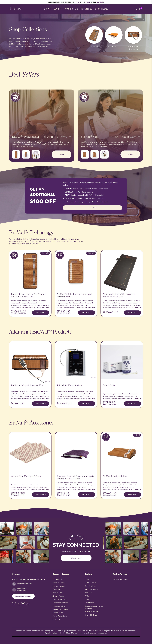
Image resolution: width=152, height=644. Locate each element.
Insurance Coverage (59, 583)
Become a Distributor (120, 579)
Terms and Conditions (60, 603)
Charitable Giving (91, 615)
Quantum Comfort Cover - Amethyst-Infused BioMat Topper (75, 477)
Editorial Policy (58, 613)
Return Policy (57, 589)
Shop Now (93, 208)
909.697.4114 (21, 591)
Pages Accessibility (59, 606)
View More (45, 308)
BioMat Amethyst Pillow (115, 476)
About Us (88, 593)
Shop (87, 579)
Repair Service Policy (59, 599)
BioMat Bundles (90, 583)
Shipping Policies (58, 596)
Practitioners (89, 603)
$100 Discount (57, 579)
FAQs (87, 596)
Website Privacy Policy (60, 609)
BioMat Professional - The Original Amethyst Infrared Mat (28, 295)
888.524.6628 (21, 588)
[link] (76, 38)
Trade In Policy (57, 593)
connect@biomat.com (24, 584)
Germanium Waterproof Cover (26, 476)
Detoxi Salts (109, 385)
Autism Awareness (91, 612)
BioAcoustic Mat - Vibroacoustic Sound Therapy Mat (119, 295)
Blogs (87, 599)
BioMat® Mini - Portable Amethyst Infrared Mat (74, 295)
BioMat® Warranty (59, 586)
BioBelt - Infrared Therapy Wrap (27, 385)
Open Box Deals (90, 586)
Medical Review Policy (60, 616)
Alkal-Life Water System (69, 385)
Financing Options (91, 589)
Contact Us (56, 619)
